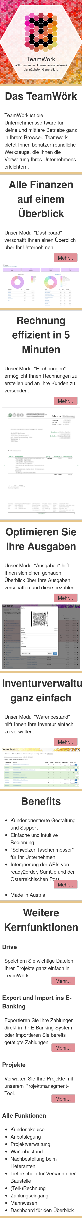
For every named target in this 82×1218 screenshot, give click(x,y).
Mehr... (65, 257)
